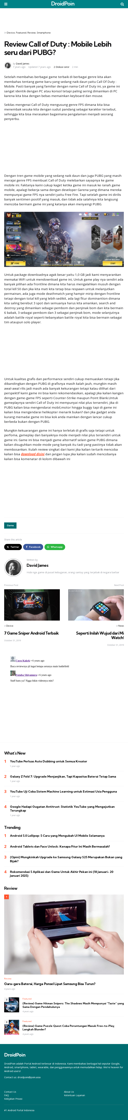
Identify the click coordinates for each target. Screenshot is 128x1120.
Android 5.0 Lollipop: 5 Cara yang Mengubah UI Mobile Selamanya (57, 836)
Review (32, 32)
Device (11, 32)
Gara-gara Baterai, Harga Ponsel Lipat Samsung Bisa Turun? (49, 984)
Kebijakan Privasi (13, 1098)
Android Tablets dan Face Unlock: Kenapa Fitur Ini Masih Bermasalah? (60, 846)
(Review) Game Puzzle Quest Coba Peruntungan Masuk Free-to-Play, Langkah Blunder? (68, 1027)
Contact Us (10, 1091)
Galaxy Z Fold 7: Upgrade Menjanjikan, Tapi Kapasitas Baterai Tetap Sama (63, 776)
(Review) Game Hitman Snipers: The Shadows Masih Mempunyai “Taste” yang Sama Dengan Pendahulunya (73, 1005)
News (121, 625)
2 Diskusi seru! (61, 66)
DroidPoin (62, 3)
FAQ (6, 1095)
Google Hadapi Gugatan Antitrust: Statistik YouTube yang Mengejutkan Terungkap (62, 808)
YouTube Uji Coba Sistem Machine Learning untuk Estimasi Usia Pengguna (63, 791)
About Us (69, 1091)
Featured (21, 32)
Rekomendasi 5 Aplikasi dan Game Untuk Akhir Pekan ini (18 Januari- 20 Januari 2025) (61, 874)
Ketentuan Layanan (74, 1095)
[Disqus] (64, 696)
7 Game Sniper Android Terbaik (31, 633)
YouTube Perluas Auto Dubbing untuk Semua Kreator (48, 761)
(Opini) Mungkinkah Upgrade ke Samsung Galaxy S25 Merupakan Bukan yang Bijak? (66, 859)
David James (22, 63)
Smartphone (44, 32)
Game (10, 525)
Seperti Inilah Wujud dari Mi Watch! (100, 635)
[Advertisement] (64, 17)
